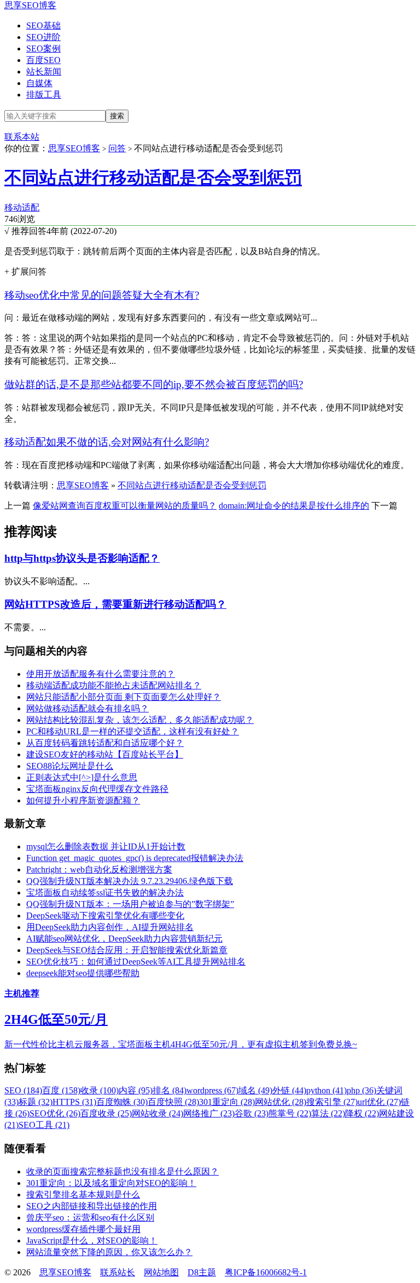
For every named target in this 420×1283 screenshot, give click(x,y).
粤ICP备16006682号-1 (266, 1272)
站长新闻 (43, 71)
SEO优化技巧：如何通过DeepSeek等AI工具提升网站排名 (136, 961)
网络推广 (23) (209, 1113)
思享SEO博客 (30, 5)
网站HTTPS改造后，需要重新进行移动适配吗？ (115, 604)
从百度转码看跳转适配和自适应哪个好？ (105, 743)
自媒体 (39, 83)
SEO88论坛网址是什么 (69, 766)
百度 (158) (61, 1090)
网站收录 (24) (157, 1113)
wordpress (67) (212, 1090)
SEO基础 (43, 25)
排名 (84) (169, 1090)
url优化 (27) (379, 1102)
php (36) (361, 1090)
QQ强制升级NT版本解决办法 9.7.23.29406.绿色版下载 (129, 881)
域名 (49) (255, 1090)
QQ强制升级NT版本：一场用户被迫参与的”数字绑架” (130, 904)
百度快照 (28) (173, 1102)
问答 (117, 148)
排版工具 (43, 94)
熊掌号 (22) (290, 1113)
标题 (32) (35, 1102)
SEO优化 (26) (55, 1113)
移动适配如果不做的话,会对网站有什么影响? (106, 442)
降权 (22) (362, 1113)
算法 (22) (328, 1113)
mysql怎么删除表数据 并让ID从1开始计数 (105, 846)
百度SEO (43, 60)
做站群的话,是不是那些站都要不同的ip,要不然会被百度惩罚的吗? (153, 384)
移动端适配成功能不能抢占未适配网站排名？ (113, 685)
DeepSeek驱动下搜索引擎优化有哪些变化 (105, 915)
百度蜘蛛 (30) (122, 1102)
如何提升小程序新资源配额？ (83, 800)
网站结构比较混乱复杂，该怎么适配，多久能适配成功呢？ (140, 720)
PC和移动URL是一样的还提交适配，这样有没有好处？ (132, 731)
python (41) (326, 1090)
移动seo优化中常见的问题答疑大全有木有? (101, 295)
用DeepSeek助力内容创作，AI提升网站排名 (110, 927)
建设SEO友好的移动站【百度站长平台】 (104, 754)
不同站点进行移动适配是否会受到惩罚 (153, 177)
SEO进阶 (43, 37)
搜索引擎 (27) (332, 1102)
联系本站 (21, 136)
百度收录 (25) (106, 1113)
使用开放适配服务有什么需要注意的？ (100, 673)
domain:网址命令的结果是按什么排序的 (294, 505)
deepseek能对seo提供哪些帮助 (82, 973)
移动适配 (21, 207)
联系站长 (117, 1272)
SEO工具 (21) (44, 1125)
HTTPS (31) (74, 1102)
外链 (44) (289, 1090)
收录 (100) (99, 1090)
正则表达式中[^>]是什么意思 (81, 777)
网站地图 (161, 1272)
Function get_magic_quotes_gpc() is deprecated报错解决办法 (134, 858)
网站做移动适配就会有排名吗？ (87, 708)
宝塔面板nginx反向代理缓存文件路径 (97, 789)
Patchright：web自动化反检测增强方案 (99, 869)
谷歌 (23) (252, 1113)
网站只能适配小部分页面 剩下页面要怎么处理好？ (123, 697)
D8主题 (202, 1272)
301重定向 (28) (227, 1102)
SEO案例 (43, 48)
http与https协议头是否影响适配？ (82, 558)
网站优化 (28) (280, 1102)
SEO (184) (23, 1090)
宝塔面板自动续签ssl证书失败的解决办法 (105, 892)
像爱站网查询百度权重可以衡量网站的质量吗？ (125, 505)
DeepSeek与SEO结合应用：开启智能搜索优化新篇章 (127, 950)
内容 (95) (136, 1090)
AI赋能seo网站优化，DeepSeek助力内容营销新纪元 (124, 938)
